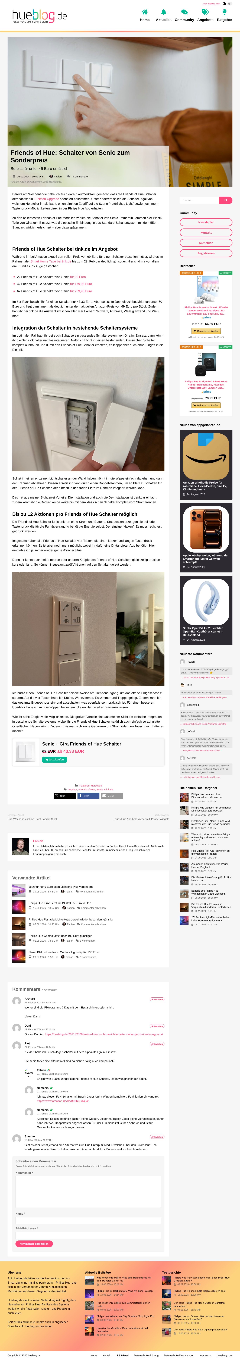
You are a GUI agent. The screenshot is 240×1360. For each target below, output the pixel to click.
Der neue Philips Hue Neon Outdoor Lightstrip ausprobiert (199, 1304)
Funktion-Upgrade (46, 199)
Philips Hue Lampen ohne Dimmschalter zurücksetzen (206, 796)
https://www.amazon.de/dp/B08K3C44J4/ (63, 1101)
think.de (108, 789)
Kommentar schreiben (92, 891)
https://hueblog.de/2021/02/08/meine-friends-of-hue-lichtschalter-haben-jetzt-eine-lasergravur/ (104, 1034)
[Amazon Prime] (206, 318)
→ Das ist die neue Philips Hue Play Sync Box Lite (204, 677)
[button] (65, 796)
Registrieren (206, 253)
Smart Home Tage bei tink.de (51, 261)
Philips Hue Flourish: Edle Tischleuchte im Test (199, 1290)
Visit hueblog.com (211, 3)
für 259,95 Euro (81, 291)
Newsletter (206, 222)
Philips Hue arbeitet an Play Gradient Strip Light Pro (125, 1316)
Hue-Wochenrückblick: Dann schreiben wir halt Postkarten (122, 1330)
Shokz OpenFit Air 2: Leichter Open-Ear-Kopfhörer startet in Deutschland (203, 632)
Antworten (157, 999)
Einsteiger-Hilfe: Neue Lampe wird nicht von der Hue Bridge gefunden (210, 823)
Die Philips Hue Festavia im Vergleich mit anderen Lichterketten (211, 906)
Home (93, 1355)
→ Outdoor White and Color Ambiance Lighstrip (203, 724)
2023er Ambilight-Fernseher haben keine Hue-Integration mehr (210, 919)
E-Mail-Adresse (26, 1228)
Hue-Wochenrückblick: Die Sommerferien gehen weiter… (123, 1304)
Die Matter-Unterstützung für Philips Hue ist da (211, 879)
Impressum (206, 1355)
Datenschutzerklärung (146, 1355)
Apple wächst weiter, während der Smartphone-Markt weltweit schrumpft (206, 559)
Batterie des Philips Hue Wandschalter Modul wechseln (208, 892)
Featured (84, 785)
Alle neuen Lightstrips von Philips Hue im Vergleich (209, 866)
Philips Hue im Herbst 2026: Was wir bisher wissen (125, 1290)
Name (20, 1213)
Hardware (96, 785)
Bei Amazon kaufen (208, 331)
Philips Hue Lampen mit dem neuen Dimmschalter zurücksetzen (211, 809)
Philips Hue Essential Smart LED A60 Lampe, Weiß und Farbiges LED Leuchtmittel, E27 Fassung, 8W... (206, 310)
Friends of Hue (86, 789)
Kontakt (206, 232)
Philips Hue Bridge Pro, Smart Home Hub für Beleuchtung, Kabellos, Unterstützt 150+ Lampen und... (206, 384)
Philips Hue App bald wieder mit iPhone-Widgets (141, 819)
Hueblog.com (32, 1326)
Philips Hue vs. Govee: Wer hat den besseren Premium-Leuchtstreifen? (199, 1318)
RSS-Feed (123, 1355)
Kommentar (24, 1172)
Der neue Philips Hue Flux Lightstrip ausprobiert (200, 1329)
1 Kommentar (87, 940)
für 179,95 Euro (81, 284)
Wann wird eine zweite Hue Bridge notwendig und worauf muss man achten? (210, 837)
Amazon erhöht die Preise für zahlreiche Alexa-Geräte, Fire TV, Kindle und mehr (205, 486)
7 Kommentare (79, 176)
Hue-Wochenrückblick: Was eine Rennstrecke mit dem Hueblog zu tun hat (124, 1279)
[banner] (39, 15)
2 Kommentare (88, 957)
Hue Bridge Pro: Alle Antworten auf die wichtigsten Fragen (210, 852)
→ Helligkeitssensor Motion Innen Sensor (200, 750)
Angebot (72, 789)
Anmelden (206, 243)
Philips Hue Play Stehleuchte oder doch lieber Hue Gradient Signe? (202, 1279)
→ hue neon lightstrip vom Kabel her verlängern (203, 697)
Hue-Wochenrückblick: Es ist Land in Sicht (32, 819)
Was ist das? (55, 181)
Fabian (58, 176)
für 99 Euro (78, 277)
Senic (99, 789)
